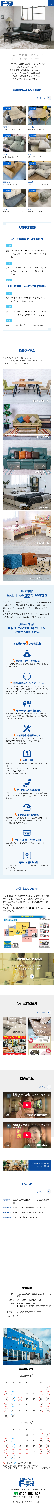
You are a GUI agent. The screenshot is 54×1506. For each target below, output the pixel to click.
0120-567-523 (22, 1312)
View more (27, 386)
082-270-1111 (35, 1312)
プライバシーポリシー (33, 1502)
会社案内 (16, 1502)
